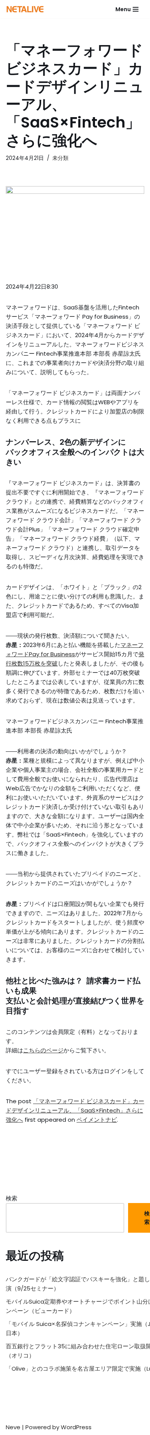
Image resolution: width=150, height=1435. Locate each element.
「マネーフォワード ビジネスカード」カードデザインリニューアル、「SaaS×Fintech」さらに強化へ (75, 1110)
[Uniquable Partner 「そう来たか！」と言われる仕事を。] (25, 9)
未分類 (60, 158)
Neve (13, 1427)
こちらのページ (43, 1050)
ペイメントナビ (97, 1120)
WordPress (76, 1427)
